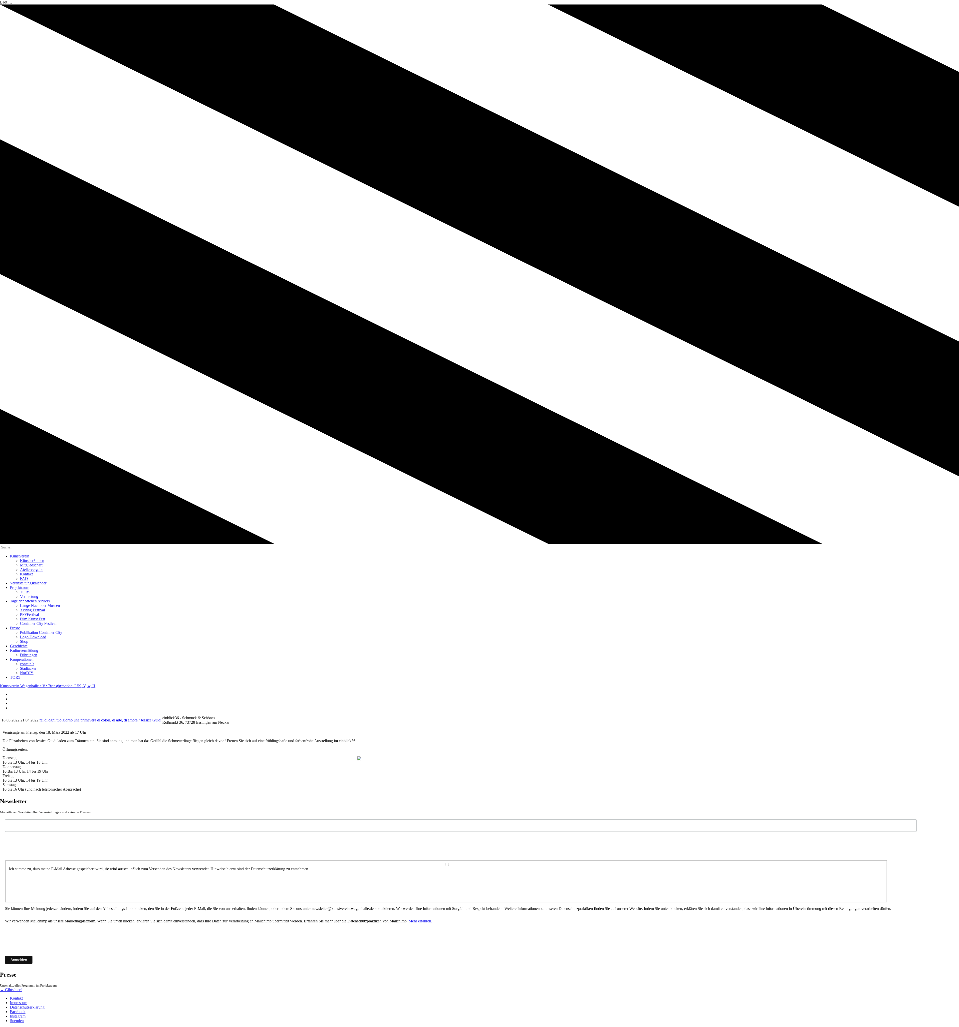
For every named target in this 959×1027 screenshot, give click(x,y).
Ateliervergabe (31, 569)
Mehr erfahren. (420, 921)
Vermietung (29, 596)
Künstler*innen (32, 560)
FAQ (24, 578)
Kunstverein (19, 556)
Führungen (28, 655)
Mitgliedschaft (31, 565)
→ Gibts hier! (11, 990)
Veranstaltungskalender (28, 583)
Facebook (17, 1012)
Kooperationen (21, 659)
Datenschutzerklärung (27, 1007)
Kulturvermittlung (24, 650)
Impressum (18, 1003)
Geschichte (18, 646)
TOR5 (25, 592)
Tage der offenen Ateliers (30, 601)
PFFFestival (29, 614)
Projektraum (19, 587)
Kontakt (26, 574)
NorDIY (26, 673)
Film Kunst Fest (32, 619)
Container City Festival (38, 623)
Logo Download (33, 637)
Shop (24, 641)
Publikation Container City (41, 632)
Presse (15, 628)
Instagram (17, 1016)
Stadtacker (28, 668)
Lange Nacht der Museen (40, 605)
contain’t (27, 664)
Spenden (17, 1021)
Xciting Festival (32, 610)
